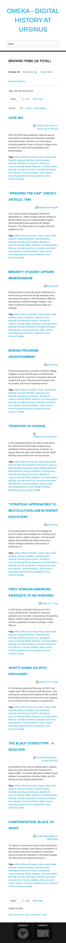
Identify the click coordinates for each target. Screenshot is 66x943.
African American (29, 156)
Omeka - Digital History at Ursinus (33, 20)
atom (10, 914)
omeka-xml (36, 914)
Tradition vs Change (26, 426)
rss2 (44, 914)
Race (42, 172)
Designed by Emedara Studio (23, 931)
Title (21, 108)
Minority (12, 169)
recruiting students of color (20, 175)
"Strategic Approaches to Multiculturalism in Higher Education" (33, 510)
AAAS (17, 156)
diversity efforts (24, 166)
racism (49, 172)
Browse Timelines (17, 81)
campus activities (26, 159)
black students (15, 470)
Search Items (46, 71)
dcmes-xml (19, 914)
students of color (42, 175)
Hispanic (36, 166)
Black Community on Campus (42, 464)
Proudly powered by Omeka (42, 931)
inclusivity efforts (49, 166)
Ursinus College (16, 178)
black (47, 156)
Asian (41, 156)
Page (12, 98)
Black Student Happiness (20, 467)
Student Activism (42, 486)
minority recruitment (26, 169)
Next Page (38, 98)
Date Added (40, 108)
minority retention (30, 172)
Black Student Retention (45, 467)
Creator (28, 108)
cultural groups (42, 159)
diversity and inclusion (28, 163)
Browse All (13, 71)
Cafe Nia (15, 117)
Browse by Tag (30, 71)
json (28, 914)
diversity (12, 163)
